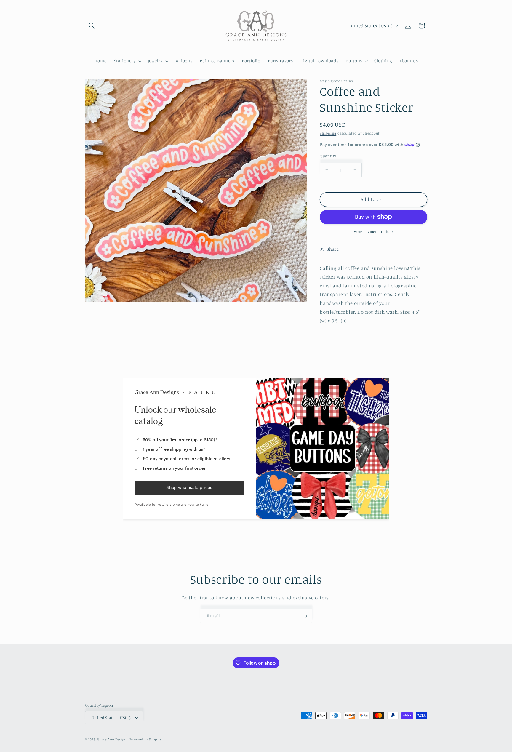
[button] (92, 25)
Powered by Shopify (145, 739)
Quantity (328, 155)
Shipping (328, 133)
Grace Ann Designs (112, 739)
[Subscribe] (305, 616)
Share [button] (333, 249)
